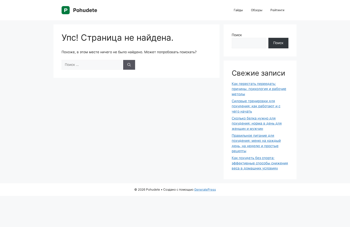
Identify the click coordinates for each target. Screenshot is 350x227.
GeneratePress (205, 189)
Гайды (238, 10)
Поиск (237, 35)
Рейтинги (277, 10)
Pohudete (85, 10)
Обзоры (256, 10)
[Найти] (129, 65)
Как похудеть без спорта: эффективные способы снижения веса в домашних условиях (260, 163)
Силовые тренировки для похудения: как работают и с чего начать (256, 106)
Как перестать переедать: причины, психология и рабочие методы (259, 89)
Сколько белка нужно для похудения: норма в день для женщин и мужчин (257, 123)
